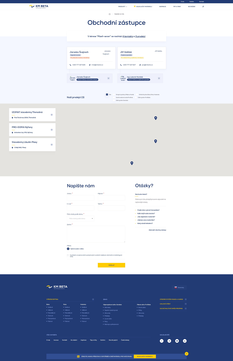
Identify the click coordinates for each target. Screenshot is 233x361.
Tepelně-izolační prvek (111, 310)
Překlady (107, 316)
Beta (47, 304)
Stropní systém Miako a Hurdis (171, 299)
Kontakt (64, 340)
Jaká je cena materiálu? (146, 220)
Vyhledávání (203, 6)
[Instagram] (169, 341)
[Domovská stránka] (109, 14)
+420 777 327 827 (129, 65)
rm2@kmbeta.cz (97, 65)
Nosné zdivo (142, 307)
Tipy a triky (93, 340)
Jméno (69, 193)
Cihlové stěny (165, 304)
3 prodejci (140, 36)
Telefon (100, 204)
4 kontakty (128, 36)
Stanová (50, 316)
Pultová (50, 321)
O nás (48, 340)
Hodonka (83, 304)
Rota (64, 304)
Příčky (140, 310)
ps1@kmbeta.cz (147, 65)
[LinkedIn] (185, 341)
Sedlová (50, 307)
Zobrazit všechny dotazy (157, 230)
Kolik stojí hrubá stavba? (146, 213)
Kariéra (102, 340)
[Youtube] (177, 341)
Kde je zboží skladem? (145, 223)
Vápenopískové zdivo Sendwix (112, 304)
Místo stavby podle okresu (75, 214)
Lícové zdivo (108, 319)
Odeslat (111, 265)
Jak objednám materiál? (146, 217)
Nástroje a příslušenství (111, 324)
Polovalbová (51, 313)
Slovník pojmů (113, 340)
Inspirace (83, 340)
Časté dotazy (125, 340)
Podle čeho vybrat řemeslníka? (148, 210)
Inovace (56, 340)
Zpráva (69, 224)
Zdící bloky (107, 307)
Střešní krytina (52, 299)
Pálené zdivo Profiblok (144, 304)
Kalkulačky (145, 356)
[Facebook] (161, 341)
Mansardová (52, 318)
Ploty (106, 321)
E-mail (69, 204)
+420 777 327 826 (78, 65)
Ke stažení (74, 340)
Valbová (50, 310)
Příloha (69, 246)
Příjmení (100, 193)
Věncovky (107, 313)
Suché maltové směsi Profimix (171, 308)
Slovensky (181, 287)
